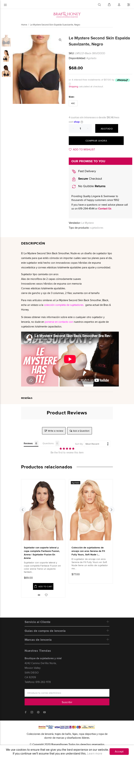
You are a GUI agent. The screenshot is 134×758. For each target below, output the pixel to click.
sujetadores (96, 227)
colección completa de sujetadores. (64, 305)
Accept (119, 751)
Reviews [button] (28, 443)
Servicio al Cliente (37, 622)
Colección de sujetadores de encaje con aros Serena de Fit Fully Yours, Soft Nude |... (88, 551)
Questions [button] (48, 443)
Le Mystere (87, 223)
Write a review (55, 430)
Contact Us (104, 208)
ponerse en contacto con (59, 322)
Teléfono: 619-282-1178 (38, 682)
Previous (22, 509)
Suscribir (67, 702)
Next (111, 509)
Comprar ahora (96, 140)
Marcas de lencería (38, 639)
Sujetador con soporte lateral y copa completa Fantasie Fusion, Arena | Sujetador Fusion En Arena (42, 553)
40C (73, 103)
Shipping (73, 86)
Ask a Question (81, 430)
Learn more (94, 753)
